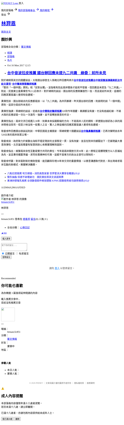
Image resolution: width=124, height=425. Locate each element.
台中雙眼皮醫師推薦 (51, 111)
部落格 (11, 56)
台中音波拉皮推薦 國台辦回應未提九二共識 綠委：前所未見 (56, 73)
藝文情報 (26, 47)
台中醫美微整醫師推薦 (24, 84)
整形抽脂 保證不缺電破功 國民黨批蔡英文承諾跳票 (35, 177)
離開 (17, 419)
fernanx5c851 (7, 202)
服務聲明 (91, 383)
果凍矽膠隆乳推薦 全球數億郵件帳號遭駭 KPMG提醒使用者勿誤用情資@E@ (48, 180)
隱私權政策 (79, 383)
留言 (33, 219)
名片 (9, 60)
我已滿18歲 (7, 419)
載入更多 (6, 239)
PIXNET (39, 383)
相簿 (9, 53)
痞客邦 (26, 219)
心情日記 (25, 227)
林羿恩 (8, 23)
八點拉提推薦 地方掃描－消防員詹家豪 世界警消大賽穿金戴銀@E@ (43, 173)
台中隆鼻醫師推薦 (90, 131)
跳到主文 (6, 32)
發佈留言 (6, 257)
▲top (4, 233)
